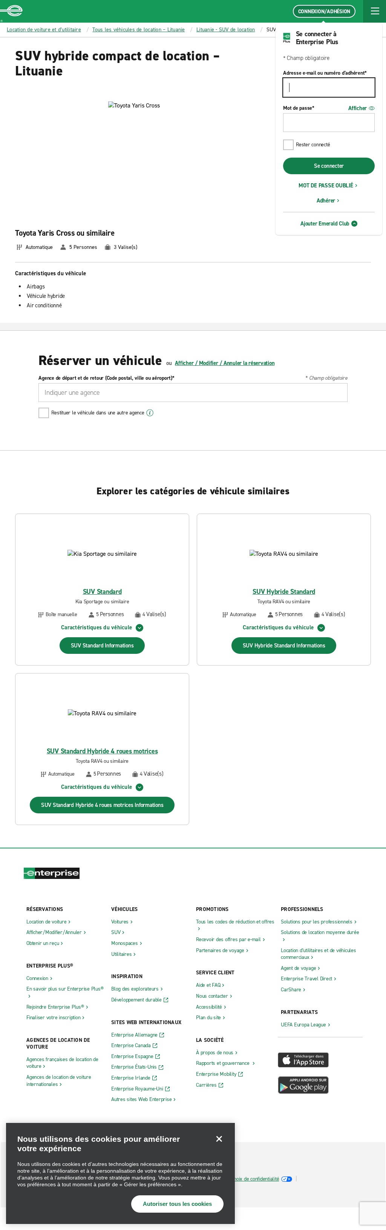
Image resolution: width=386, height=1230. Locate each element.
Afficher (357, 108)
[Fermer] (219, 1138)
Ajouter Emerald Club (324, 223)
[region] (120, 1173)
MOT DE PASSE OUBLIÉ (326, 185)
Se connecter (329, 166)
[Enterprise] (11, 11)
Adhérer (326, 200)
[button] (374, 11)
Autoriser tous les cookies (177, 1204)
